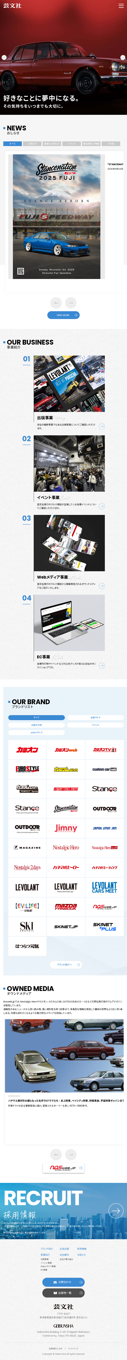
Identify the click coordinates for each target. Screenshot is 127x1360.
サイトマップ (73, 1348)
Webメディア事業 (48, 1266)
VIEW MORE (63, 315)
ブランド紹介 (47, 1249)
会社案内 (64, 1254)
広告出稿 (64, 1249)
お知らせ (81, 1254)
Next (122, 57)
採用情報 (81, 1249)
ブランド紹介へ (64, 964)
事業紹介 (45, 1254)
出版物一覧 (64, 1293)
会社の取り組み (66, 1259)
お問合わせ (64, 1282)
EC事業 (44, 1269)
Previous (4, 57)
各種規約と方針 (56, 1348)
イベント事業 (46, 1262)
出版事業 (45, 1259)
